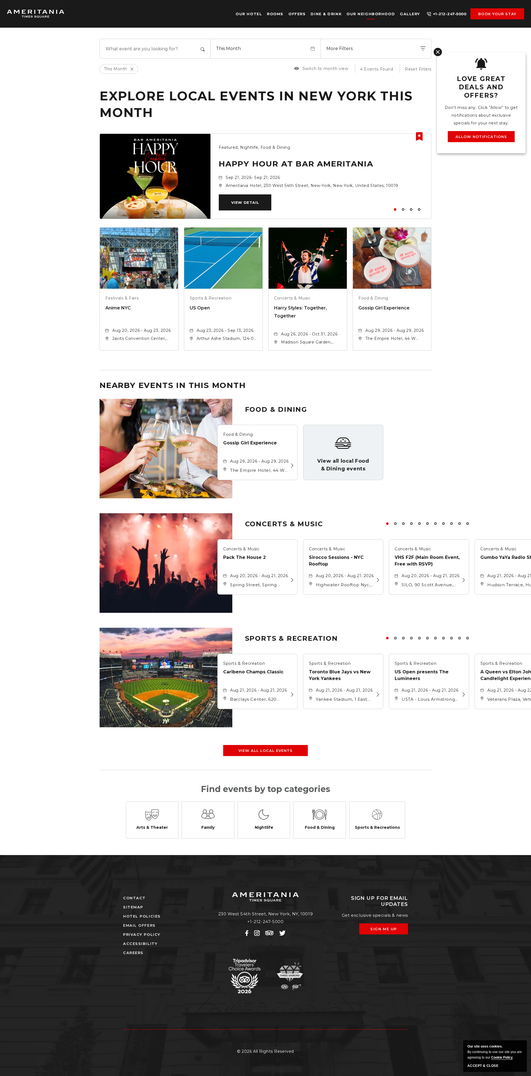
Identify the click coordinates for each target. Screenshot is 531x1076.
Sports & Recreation (210, 298)
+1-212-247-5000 (450, 14)
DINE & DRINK (326, 14)
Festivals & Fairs (122, 298)
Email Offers (139, 925)
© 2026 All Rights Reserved (265, 1051)
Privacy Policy (141, 934)
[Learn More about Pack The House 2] (290, 580)
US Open (200, 308)
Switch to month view (321, 68)
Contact (134, 898)
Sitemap (133, 907)
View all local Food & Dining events (343, 465)
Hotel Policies (142, 916)
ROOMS (275, 14)
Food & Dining (373, 298)
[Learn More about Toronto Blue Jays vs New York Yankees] (376, 694)
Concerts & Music (292, 298)
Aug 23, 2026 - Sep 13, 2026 (225, 330)
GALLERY (410, 14)
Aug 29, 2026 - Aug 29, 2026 (394, 330)
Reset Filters (418, 69)
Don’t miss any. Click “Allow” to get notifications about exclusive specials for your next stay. (481, 115)
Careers (133, 952)
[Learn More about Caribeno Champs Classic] (290, 694)
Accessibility (140, 943)
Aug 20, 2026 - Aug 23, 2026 (141, 330)
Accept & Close (482, 1066)
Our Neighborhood (371, 14)
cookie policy (502, 1057)
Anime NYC (118, 308)
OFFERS (297, 14)
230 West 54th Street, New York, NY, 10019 (265, 913)
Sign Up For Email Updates (379, 901)
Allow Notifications (481, 136)
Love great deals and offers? (481, 87)
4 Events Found (376, 69)
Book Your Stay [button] (497, 14)
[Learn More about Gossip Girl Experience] (290, 465)
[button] (245, 202)
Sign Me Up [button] (387, 930)
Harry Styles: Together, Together (300, 312)
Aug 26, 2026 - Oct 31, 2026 (309, 334)
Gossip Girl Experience (384, 308)
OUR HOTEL (249, 14)
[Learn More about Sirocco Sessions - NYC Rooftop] (376, 580)
